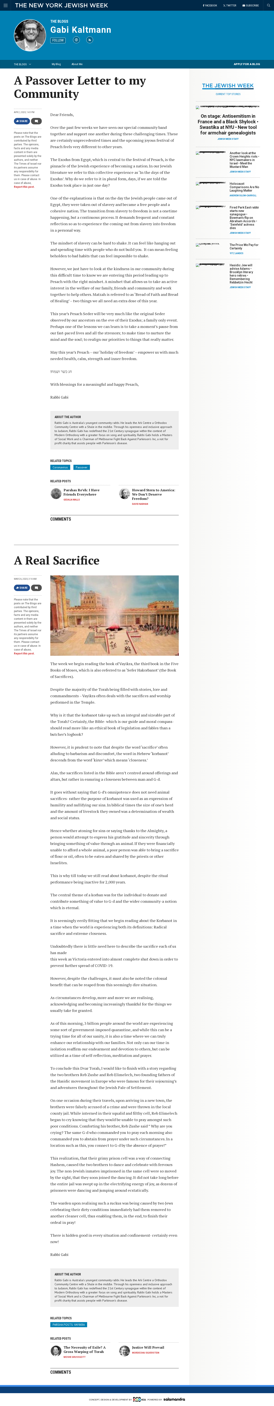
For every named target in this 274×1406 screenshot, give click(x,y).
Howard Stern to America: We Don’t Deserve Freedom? (153, 494)
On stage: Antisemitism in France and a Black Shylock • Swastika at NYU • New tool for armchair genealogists (228, 124)
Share (23, 121)
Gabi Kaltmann (81, 30)
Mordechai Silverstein (145, 1353)
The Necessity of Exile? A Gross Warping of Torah (85, 1349)
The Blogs (59, 21)
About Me (76, 64)
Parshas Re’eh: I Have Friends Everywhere (82, 492)
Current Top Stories (228, 94)
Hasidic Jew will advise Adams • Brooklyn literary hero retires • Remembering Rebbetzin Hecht (241, 274)
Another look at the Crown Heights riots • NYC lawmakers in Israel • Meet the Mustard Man (244, 159)
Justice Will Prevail (148, 1347)
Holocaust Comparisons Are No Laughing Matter (244, 187)
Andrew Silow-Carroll (243, 195)
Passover (82, 467)
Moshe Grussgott (75, 1357)
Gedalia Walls (72, 500)
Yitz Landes (236, 253)
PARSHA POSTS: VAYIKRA (69, 1325)
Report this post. (24, 186)
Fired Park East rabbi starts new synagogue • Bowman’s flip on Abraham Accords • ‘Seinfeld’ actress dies (244, 218)
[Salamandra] (174, 1399)
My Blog (56, 64)
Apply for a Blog (247, 64)
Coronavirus (60, 467)
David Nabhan (140, 504)
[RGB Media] (139, 1399)
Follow (58, 40)
